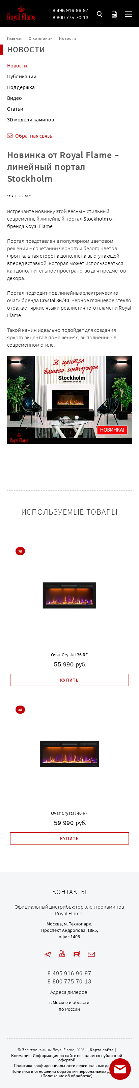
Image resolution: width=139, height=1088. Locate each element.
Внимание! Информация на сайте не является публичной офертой (66, 1058)
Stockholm (95, 218)
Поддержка (21, 87)
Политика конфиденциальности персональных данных (66, 1065)
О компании (41, 38)
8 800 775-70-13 (70, 17)
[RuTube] (77, 954)
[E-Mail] (91, 954)
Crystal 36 (51, 300)
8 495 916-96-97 (70, 10)
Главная (15, 38)
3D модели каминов (30, 119)
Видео (14, 97)
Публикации (21, 76)
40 (66, 300)
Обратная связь (33, 135)
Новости (67, 38)
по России (69, 1009)
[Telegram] (47, 954)
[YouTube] (62, 954)
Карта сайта (102, 1050)
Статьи (15, 108)
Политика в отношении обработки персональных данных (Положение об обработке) (66, 1073)
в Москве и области (69, 1002)
